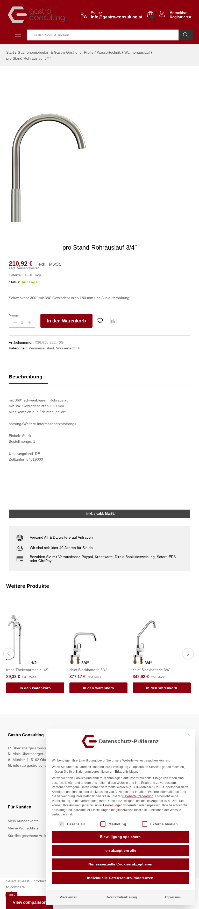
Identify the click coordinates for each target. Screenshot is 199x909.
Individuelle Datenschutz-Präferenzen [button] (120, 878)
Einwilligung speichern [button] (120, 837)
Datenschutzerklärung (137, 796)
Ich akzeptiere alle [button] (120, 850)
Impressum (173, 897)
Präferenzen (68, 897)
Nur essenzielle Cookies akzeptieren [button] (120, 864)
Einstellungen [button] (113, 805)
